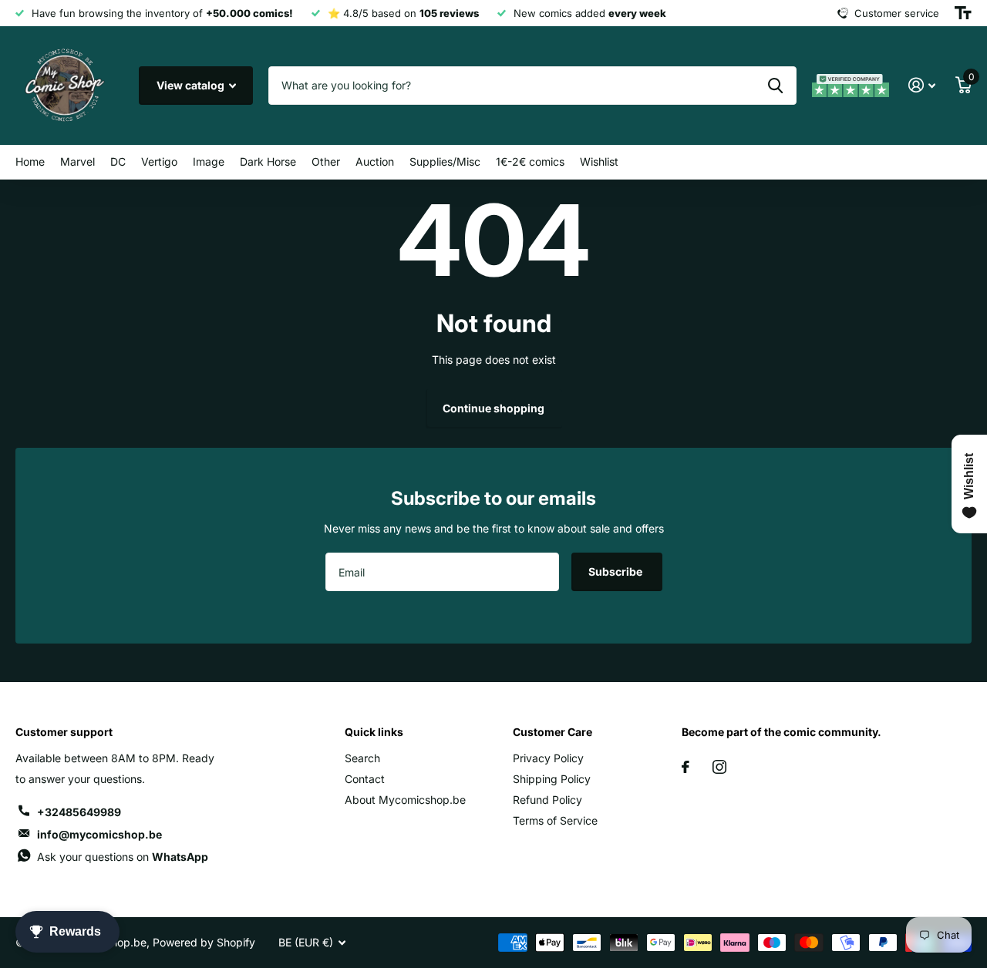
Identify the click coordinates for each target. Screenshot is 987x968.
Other (326, 161)
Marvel (77, 161)
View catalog (192, 85)
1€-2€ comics (530, 161)
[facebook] (685, 767)
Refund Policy (547, 799)
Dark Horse (268, 161)
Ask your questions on (122, 856)
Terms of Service (555, 820)
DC (118, 161)
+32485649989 (79, 811)
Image (208, 161)
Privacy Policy (548, 758)
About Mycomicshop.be (405, 799)
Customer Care (552, 731)
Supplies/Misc (444, 161)
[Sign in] (922, 85)
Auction (374, 161)
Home (30, 161)
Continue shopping (493, 408)
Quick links (374, 731)
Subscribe (616, 571)
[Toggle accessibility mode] (963, 13)
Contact (365, 778)
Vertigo (159, 161)
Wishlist (599, 161)
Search (362, 758)
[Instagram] (719, 767)
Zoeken (775, 85)
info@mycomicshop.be (99, 834)
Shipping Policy (552, 778)
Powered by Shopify (204, 942)
